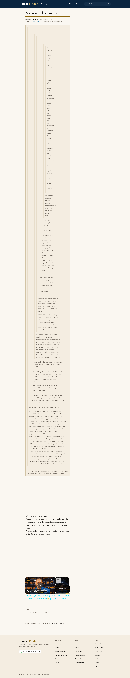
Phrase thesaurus (60, 651)
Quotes (78, 4)
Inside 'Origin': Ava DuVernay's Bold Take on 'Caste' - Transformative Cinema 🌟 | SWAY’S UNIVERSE (40, 580)
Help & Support (80, 655)
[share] (51, 579)
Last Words (70, 4)
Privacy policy (99, 651)
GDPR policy (99, 644)
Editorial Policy (79, 662)
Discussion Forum (36, 623)
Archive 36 (46, 623)
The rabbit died (38, 21)
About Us (78, 644)
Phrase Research (80, 659)
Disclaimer (98, 659)
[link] (28, 580)
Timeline (77, 647)
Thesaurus (60, 4)
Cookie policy (99, 647)
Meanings (44, 4)
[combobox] (96, 4)
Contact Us (78, 651)
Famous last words (61, 655)
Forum (57, 662)
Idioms (52, 4)
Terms (97, 662)
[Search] (108, 4)
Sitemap (97, 666)
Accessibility (99, 655)
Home (27, 623)
